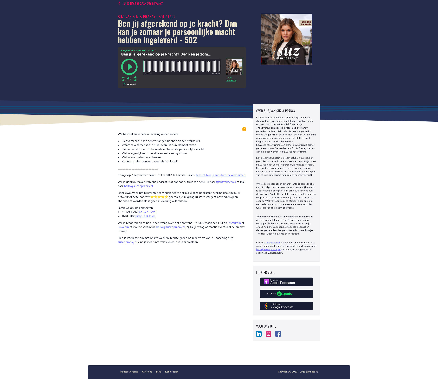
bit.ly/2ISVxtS (148, 212)
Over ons (147, 371)
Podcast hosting (129, 371)
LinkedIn (123, 227)
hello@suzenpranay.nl (138, 186)
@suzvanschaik (226, 182)
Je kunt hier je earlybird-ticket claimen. (221, 175)
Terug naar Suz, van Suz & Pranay (143, 3)
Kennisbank (171, 371)
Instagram (234, 223)
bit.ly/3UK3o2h (145, 216)
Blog (158, 371)
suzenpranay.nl (127, 242)
